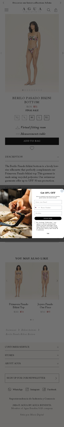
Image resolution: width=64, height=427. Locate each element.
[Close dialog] (62, 191)
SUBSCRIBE (48, 218)
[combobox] (37, 208)
